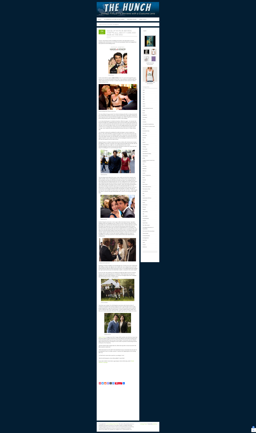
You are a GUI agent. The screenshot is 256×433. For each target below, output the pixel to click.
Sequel (144, 209)
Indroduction (145, 155)
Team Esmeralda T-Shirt (150, 82)
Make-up (144, 170)
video (144, 242)
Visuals (144, 244)
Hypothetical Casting (147, 153)
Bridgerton (145, 115)
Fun (143, 140)
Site (143, 213)
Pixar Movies (145, 191)
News (144, 182)
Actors (144, 103)
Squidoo (144, 220)
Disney (144, 128)
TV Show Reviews (146, 235)
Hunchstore (150, 64)
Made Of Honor (102, 337)
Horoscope (145, 149)
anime (144, 106)
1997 (144, 101)
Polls (144, 195)
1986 (144, 99)
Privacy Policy (142, 19)
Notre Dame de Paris (147, 186)
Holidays (144, 146)
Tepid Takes (145, 222)
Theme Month (145, 233)
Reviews (144, 207)
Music (144, 177)
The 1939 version (146, 225)
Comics (144, 119)
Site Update (145, 216)
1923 (144, 90)
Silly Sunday (145, 211)
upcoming (145, 240)
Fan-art (144, 133)
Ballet (144, 110)
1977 (144, 94)
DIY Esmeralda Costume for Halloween (114, 19)
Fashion (144, 137)
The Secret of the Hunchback (148, 231)
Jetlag (144, 158)
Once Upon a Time (146, 189)
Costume (144, 121)
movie (144, 173)
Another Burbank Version (148, 108)
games (144, 142)
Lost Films (145, 166)
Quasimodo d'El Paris (147, 198)
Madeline (144, 168)
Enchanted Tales (146, 131)
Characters (145, 117)
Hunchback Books (131, 19)
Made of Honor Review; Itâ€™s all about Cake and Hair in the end (121, 33)
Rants (144, 202)
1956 (144, 92)
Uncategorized (146, 237)
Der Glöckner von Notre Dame (149, 126)
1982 (144, 97)
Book (144, 112)
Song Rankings (146, 218)
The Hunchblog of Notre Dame (112, 424)
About (99, 19)
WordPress (155, 424)
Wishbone (145, 247)
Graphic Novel (145, 144)
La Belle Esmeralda (150, 63)
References (145, 204)
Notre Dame (145, 184)
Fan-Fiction (145, 135)
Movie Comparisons (147, 175)
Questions (145, 200)
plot (143, 193)
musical (144, 179)
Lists (143, 164)
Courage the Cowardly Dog (148, 124)
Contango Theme (143, 424)
